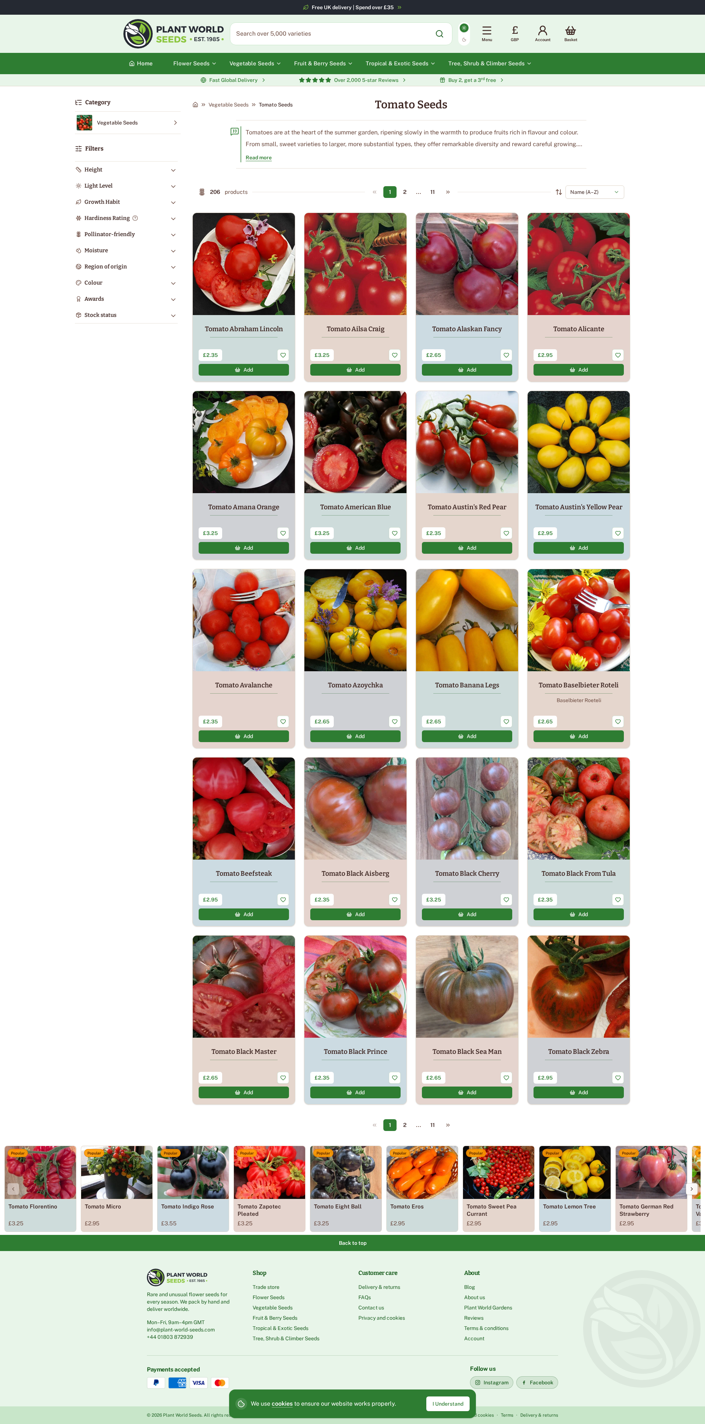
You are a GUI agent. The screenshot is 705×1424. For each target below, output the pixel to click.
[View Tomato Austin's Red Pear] (467, 475)
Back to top (352, 1243)
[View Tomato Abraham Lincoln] (244, 297)
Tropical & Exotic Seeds (280, 1328)
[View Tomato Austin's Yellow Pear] (579, 475)
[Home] (195, 105)
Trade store (266, 1287)
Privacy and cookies (381, 1318)
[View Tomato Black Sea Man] (467, 1020)
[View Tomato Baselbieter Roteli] (579, 658)
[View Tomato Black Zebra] (579, 1020)
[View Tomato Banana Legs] (467, 658)
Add (248, 370)
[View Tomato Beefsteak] (244, 842)
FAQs (364, 1297)
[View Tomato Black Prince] (355, 1020)
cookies (282, 1403)
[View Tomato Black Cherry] (467, 842)
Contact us (371, 1308)
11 (432, 192)
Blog (469, 1287)
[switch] (464, 34)
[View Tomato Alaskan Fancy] (467, 297)
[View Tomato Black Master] (244, 1020)
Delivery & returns (379, 1287)
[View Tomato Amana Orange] (244, 475)
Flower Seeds (269, 1297)
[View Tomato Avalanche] (244, 658)
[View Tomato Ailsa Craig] (355, 297)
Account (474, 1338)
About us (474, 1297)
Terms (507, 1415)
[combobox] (594, 192)
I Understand (448, 1404)
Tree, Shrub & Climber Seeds (286, 1338)
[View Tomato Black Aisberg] (355, 842)
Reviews (474, 1318)
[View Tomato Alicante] (579, 297)
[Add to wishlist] (283, 355)
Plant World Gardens (488, 1308)
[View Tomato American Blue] (355, 475)
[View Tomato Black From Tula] (579, 842)
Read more (259, 157)
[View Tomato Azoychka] (355, 658)
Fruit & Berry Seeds (275, 1318)
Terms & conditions (486, 1328)
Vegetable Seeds (229, 105)
